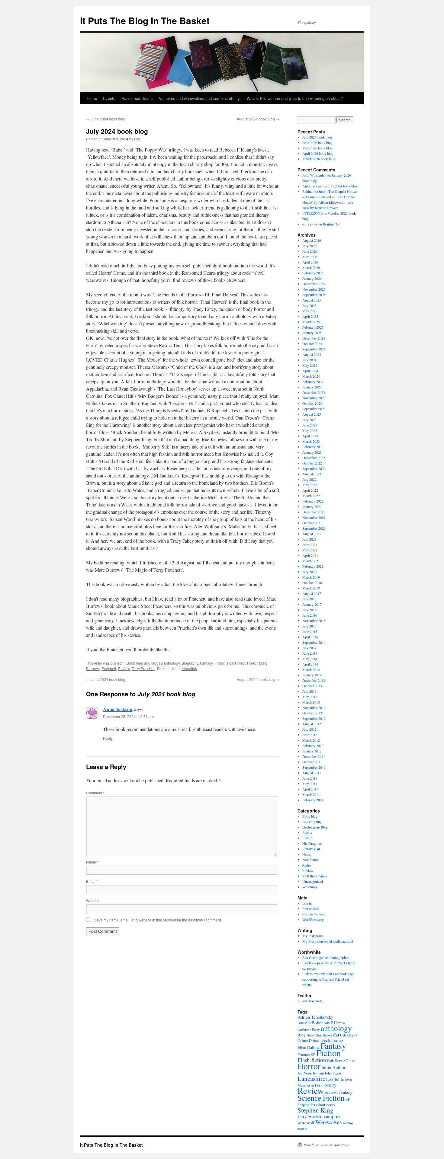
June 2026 (309, 251)
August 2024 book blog (258, 118)
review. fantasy (338, 1092)
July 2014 (309, 647)
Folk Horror (236, 663)
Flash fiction (312, 1060)
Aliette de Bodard (310, 1022)
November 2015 (314, 620)
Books (327, 1035)
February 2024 (312, 381)
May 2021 (309, 550)
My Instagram (312, 935)
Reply (108, 738)
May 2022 (309, 484)
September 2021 (314, 528)
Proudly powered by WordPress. (327, 1144)
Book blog (135, 663)
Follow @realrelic (310, 1000)
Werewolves (328, 1122)
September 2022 (314, 468)
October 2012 (312, 712)
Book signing (312, 821)
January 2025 (312, 332)
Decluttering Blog (315, 827)
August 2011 (311, 772)
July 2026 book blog (317, 137)
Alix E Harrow (334, 1022)
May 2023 (309, 430)
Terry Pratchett (143, 668)
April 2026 (310, 262)
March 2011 (311, 794)
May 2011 (309, 783)
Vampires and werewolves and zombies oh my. (200, 98)
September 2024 (314, 348)
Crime (303, 1040)
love (348, 1079)
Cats (343, 1035)
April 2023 (310, 435)
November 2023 (314, 397)
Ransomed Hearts (137, 98)
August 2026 (311, 240)
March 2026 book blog (318, 158)
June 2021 (309, 544)
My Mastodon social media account (327, 941)
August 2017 (311, 593)
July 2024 (309, 359)
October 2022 (312, 463)
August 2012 (311, 723)
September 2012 (314, 718)
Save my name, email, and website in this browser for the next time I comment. (158, 919)
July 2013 (309, 691)
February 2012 (312, 745)
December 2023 (313, 392)
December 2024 (313, 338)
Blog (302, 1035)
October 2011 (312, 761)
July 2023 (309, 419)
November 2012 (314, 707)
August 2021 (311, 533)
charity (352, 1035)
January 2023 (312, 452)
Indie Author (333, 1067)
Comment (95, 792)
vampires (332, 1116)
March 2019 (311, 577)
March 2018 (311, 588)
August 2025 (311, 300)
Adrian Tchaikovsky (315, 1017)
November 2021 (314, 517)
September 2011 (314, 767)
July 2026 (309, 245)
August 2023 (311, 414)
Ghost (351, 1060)
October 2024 (312, 343)
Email (92, 881)
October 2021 (312, 522)
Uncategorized (312, 881)
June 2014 (309, 653)
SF (348, 1099)
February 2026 (312, 272)
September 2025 (314, 294)
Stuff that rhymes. (315, 875)
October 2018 (312, 582)
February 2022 (312, 501)
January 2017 (312, 604)
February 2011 (312, 799)
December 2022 (313, 457)
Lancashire (311, 1078)
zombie (302, 1128)
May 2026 (309, 256)
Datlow (314, 1040)
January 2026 (312, 278)
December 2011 (313, 756)
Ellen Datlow (309, 1047)
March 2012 (311, 740)
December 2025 (313, 283)
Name (92, 861)
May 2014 (309, 658)
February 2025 (312, 327)
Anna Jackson (117, 709)
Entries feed (310, 908)
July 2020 (309, 571)
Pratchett (108, 668)
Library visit (311, 848)
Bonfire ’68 (331, 224)
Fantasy (206, 663)
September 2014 (314, 642)
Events (109, 98)
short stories (326, 1104)
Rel (137, 138)
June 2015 (309, 631)
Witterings (309, 886)
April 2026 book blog (317, 153)
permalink (189, 668)
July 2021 (309, 539)
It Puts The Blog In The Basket (145, 20)
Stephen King (315, 1110)
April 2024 (310, 370)
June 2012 (309, 734)
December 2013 (313, 680)
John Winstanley (314, 175)
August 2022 (311, 473)
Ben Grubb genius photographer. (325, 957)
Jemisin (318, 1073)
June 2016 (309, 615)
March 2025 (311, 321)
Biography (190, 663)
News (306, 854)
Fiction (219, 663)
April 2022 (310, 490)
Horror (252, 663)
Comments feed (313, 914)
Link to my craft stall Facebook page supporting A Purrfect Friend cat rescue (328, 979)
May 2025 (309, 310)
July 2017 (309, 598)
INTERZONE (312, 213)
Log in (307, 903)
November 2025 (314, 289)
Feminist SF (306, 1054)
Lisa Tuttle (335, 1079)
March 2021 (311, 560)
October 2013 (312, 685)
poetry (330, 1085)
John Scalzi (333, 1073)
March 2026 (311, 267)
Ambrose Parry (309, 1029)
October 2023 (312, 403)
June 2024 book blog (105, 118)
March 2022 (311, 495)
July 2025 (309, 305)
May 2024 (309, 365)
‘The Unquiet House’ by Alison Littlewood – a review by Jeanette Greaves (329, 202)
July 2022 (309, 479)
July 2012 (309, 729)
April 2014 (310, 664)
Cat (336, 1035)
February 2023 (312, 446)
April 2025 (310, 316)
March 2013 (311, 702)
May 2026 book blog (317, 147)
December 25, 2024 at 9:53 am (128, 716)
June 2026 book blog (317, 142)
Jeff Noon (305, 1073)
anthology (172, 663)
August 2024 (311, 354)
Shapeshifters (307, 1104)
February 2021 (312, 566)
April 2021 (310, 555)
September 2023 (314, 408)
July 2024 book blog (343, 186)
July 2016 (309, 609)
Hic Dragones (312, 843)
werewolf (306, 1122)
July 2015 (309, 626)
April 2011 (310, 789)
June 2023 (309, 425)
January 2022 (312, 506)
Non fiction (310, 859)
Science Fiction (321, 1098)
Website (92, 900)
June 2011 (309, 778)
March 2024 (311, 376)
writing (348, 1122)
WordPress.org (313, 919)
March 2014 (311, 669)
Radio (306, 865)
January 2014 (312, 674)
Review (124, 668)
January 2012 (312, 751)
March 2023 (311, 441)
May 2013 (309, 696)
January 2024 (312, 387)
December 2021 (313, 511)
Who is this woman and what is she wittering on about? (295, 98)
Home (92, 98)
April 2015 (310, 636)
